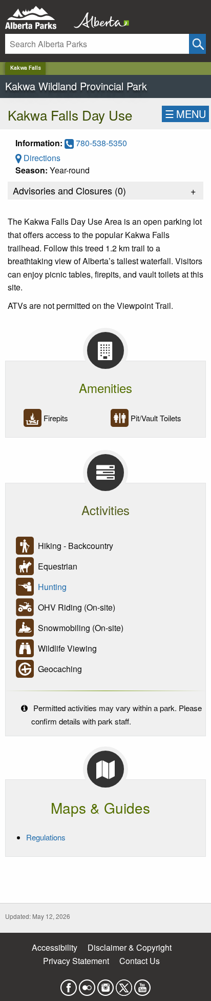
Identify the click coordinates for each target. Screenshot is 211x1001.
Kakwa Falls (25, 68)
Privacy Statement (76, 961)
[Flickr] (87, 985)
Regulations (46, 837)
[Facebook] (68, 985)
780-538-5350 (100, 143)
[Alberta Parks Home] (37, 18)
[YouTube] (142, 985)
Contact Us (139, 961)
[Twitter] (124, 985)
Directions (41, 158)
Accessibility (54, 947)
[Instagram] (105, 985)
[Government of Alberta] (98, 18)
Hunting (52, 587)
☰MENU (185, 113)
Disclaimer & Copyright (130, 947)
